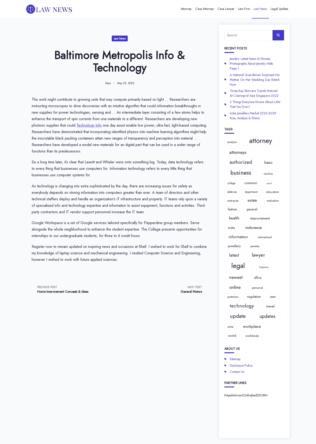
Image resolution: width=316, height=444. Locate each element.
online (235, 287)
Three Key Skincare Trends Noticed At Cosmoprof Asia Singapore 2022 (254, 93)
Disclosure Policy (241, 365)
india (231, 227)
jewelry (255, 246)
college (231, 183)
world (232, 335)
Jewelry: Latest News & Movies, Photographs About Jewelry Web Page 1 (251, 63)
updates (267, 316)
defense (232, 192)
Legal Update (279, 8)
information (238, 237)
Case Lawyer (225, 8)
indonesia (253, 228)
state (273, 297)
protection (233, 297)
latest (234, 255)
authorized (240, 162)
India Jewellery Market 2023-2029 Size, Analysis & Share (253, 115)
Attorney (186, 8)
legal (238, 266)
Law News (260, 8)
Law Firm (244, 8)
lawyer (258, 255)
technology (242, 305)
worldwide (252, 336)
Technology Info (89, 125)
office (257, 277)
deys (108, 83)
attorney (260, 141)
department (251, 192)
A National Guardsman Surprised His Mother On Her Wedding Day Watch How (255, 80)
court (269, 183)
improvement (260, 218)
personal (257, 288)
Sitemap (235, 359)
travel (270, 306)
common (250, 183)
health (234, 218)
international (265, 237)
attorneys (237, 152)
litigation (264, 267)
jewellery (234, 246)
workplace (252, 326)
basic (268, 162)
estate (252, 200)
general (252, 209)
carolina (268, 174)
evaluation (273, 201)
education (272, 192)
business (240, 173)
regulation (254, 296)
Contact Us (237, 371)
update (238, 316)
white (230, 327)
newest (235, 277)
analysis (232, 142)
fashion (232, 209)
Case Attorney (204, 8)
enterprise (233, 201)
